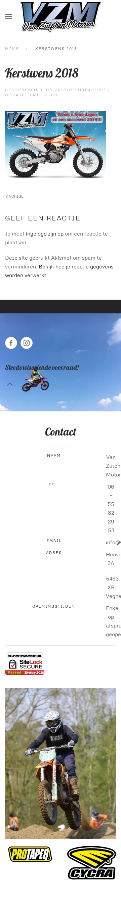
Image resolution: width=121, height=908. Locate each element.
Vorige (16, 196)
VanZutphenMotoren (82, 90)
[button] (8, 16)
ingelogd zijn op (45, 233)
